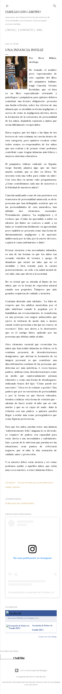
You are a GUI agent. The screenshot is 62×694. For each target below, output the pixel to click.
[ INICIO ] (10, 30)
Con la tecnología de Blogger (33, 670)
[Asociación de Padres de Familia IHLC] (18, 628)
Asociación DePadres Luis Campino (21, 618)
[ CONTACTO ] (26, 30)
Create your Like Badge (48, 637)
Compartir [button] (10, 482)
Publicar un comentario (19, 503)
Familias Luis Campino (23, 12)
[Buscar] (55, 5)
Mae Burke (40, 676)
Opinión (16, 487)
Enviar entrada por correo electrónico (35, 482)
